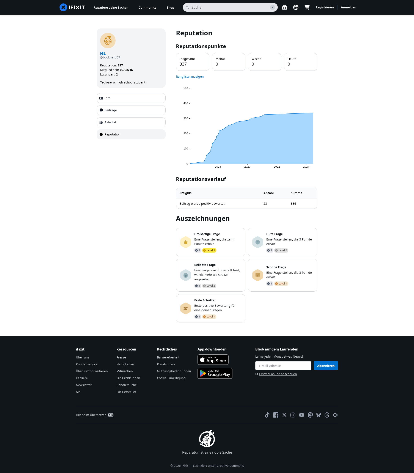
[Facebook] (275, 415)
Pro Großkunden (128, 378)
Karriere (82, 378)
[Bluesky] (318, 415)
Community (147, 7)
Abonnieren (326, 366)
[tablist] (131, 116)
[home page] (72, 7)
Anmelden (348, 7)
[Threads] (326, 415)
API (78, 392)
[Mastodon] (310, 415)
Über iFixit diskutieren (92, 371)
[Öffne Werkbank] (284, 7)
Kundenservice (86, 364)
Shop (170, 7)
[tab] (131, 98)
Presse (121, 357)
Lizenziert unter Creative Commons (218, 466)
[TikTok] (267, 415)
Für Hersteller (126, 392)
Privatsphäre (166, 364)
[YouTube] (301, 415)
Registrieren (325, 7)
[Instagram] (293, 415)
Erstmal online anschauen (278, 374)
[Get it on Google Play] (215, 373)
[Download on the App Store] (213, 359)
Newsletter (84, 385)
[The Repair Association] (335, 415)
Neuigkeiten (125, 364)
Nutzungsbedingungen (174, 371)
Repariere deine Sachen (111, 7)
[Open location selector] (296, 7)
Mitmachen (124, 371)
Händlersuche (126, 385)
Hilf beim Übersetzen (91, 415)
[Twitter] (284, 415)
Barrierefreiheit (168, 357)
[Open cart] (307, 7)
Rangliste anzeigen (190, 76)
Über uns (82, 357)
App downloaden (212, 349)
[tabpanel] (246, 175)
